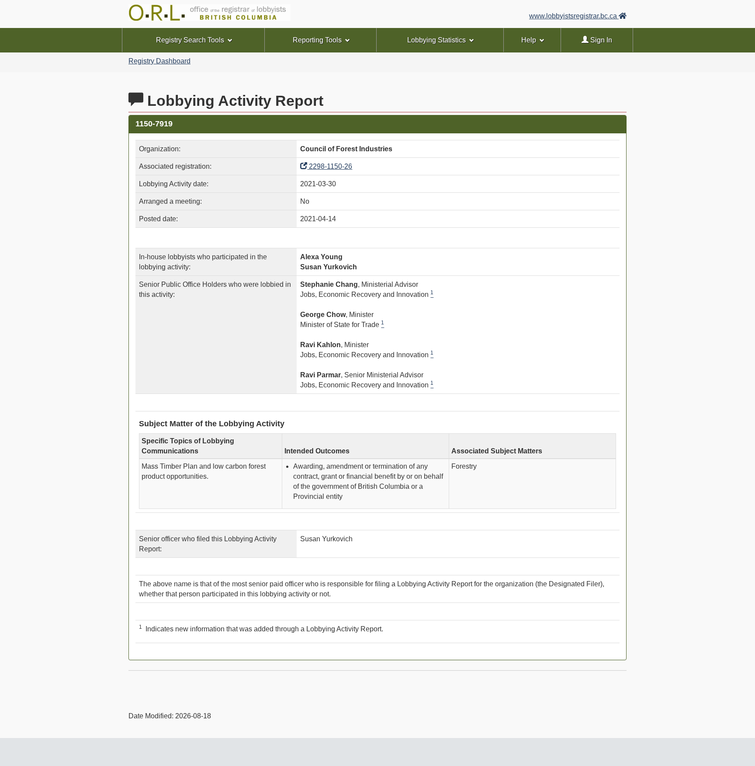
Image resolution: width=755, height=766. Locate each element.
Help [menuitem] (528, 40)
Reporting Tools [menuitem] (317, 40)
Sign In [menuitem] (600, 40)
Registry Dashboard (159, 61)
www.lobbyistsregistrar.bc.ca (574, 16)
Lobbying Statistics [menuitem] (436, 40)
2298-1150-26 (329, 166)
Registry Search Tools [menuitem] (190, 40)
